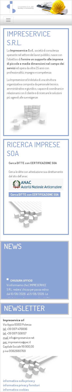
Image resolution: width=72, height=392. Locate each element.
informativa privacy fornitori (21, 385)
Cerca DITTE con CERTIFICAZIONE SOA (35, 194)
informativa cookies (16, 389)
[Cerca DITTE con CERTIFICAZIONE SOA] (36, 184)
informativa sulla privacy (19, 381)
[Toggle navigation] (8, 20)
